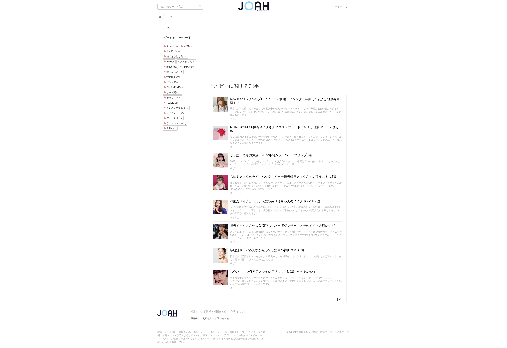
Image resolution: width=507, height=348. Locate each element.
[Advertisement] (278, 51)
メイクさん (187, 61)
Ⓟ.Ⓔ (232, 119)
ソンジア (173, 82)
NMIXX (188, 66)
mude (171, 66)
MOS (187, 46)
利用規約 (207, 318)
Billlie (171, 128)
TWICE (172, 102)
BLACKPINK (175, 87)
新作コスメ (174, 71)
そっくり (173, 97)
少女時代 (173, 51)
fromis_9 (173, 77)
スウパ (172, 46)
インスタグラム (177, 107)
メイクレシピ (175, 113)
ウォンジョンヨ (176, 123)
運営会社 (195, 318)
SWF (170, 61)
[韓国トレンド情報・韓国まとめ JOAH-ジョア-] (253, 8)
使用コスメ (174, 118)
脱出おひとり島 (176, 56)
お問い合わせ (222, 318)
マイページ (341, 6)
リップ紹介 (173, 92)
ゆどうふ (234, 147)
